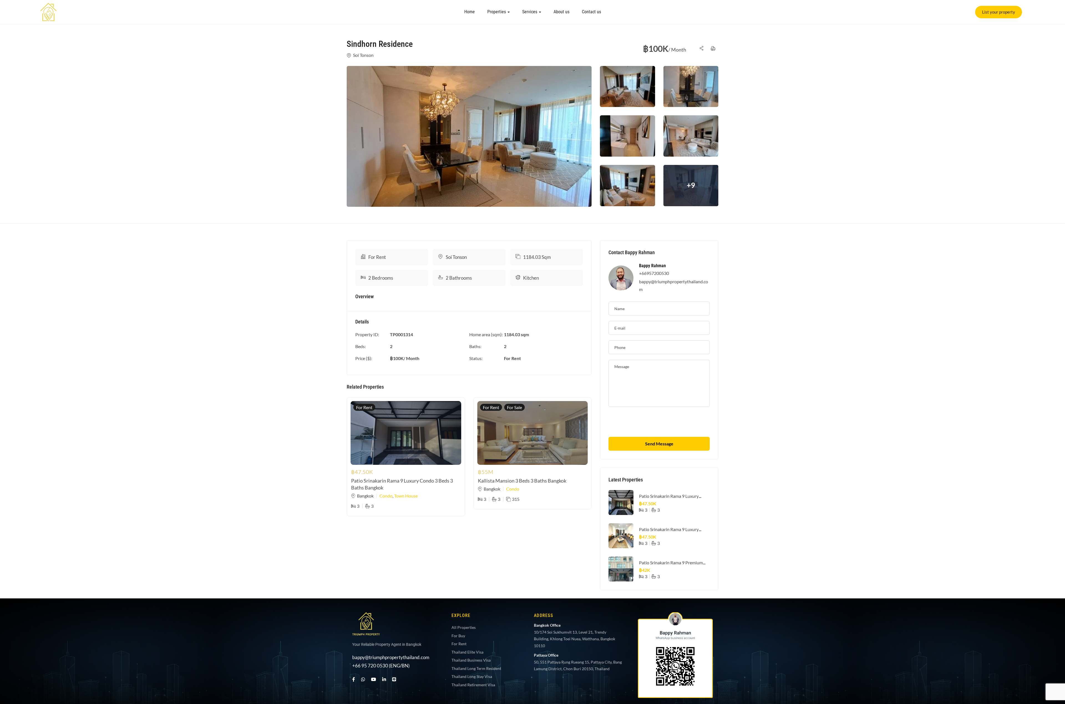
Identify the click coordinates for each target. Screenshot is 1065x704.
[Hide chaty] (1049, 689)
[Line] (394, 679)
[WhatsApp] (363, 679)
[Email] (1049, 672)
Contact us (591, 11)
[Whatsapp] (1049, 620)
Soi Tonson (363, 55)
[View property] (469, 136)
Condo (385, 495)
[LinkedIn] (384, 679)
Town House (406, 495)
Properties (497, 11)
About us (561, 11)
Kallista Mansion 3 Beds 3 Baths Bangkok (522, 481)
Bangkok (365, 495)
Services (530, 11)
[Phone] (1049, 655)
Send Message (659, 443)
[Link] (48, 6)
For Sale (514, 407)
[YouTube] (373, 679)
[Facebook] (353, 679)
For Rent (377, 257)
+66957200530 (654, 273)
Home (469, 11)
